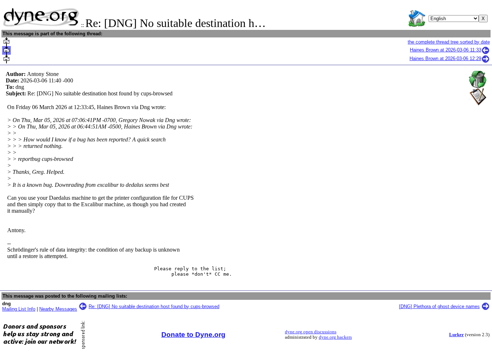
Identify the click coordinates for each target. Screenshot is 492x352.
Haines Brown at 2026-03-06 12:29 (445, 58)
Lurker (456, 334)
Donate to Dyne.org (193, 334)
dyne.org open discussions (310, 331)
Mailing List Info (18, 309)
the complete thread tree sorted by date (449, 42)
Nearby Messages (58, 309)
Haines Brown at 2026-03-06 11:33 (445, 50)
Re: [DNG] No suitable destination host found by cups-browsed (154, 306)
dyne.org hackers (335, 337)
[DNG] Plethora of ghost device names (439, 306)
